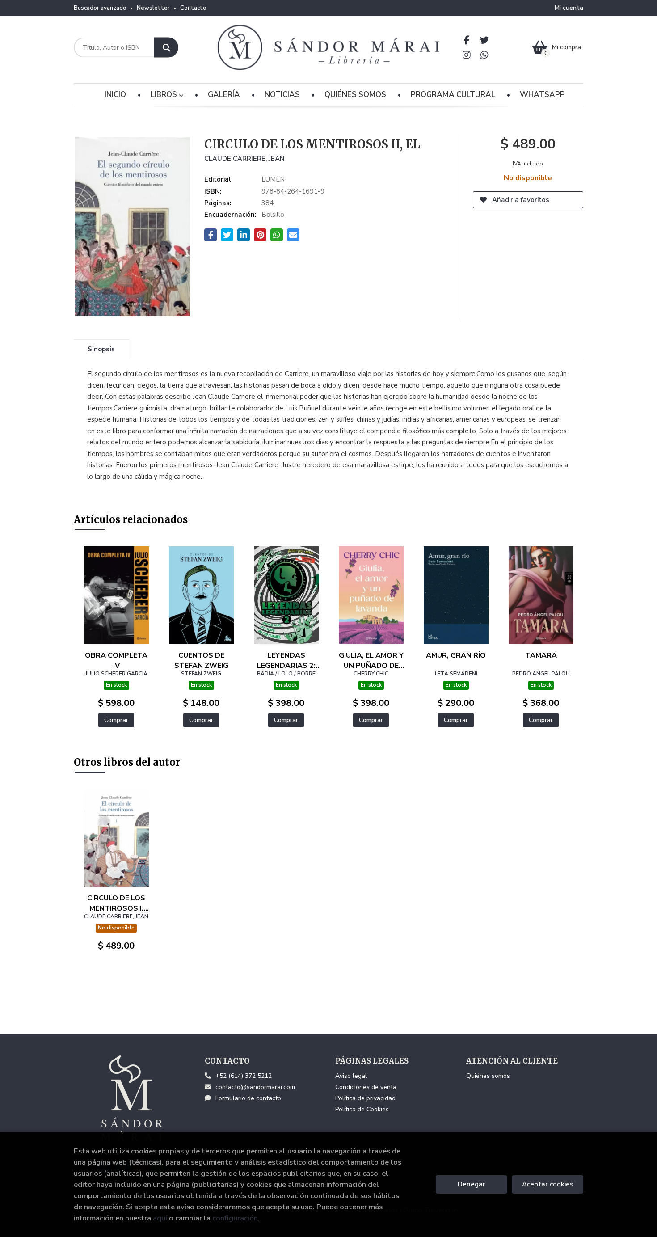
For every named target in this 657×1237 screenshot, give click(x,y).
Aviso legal (351, 1076)
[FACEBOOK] (466, 40)
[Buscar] (166, 48)
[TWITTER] (484, 40)
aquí (160, 1218)
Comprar (116, 720)
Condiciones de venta (365, 1087)
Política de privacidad (365, 1098)
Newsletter (153, 8)
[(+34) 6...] (484, 54)
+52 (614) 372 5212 (243, 1076)
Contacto (193, 8)
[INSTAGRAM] (466, 54)
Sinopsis (101, 349)
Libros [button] (165, 94)
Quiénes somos (488, 1076)
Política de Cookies (362, 1109)
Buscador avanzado (100, 8)
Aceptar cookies (547, 1184)
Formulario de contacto (248, 1098)
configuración (235, 1218)
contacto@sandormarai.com (255, 1087)
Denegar (471, 1184)
